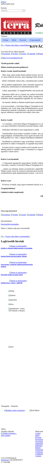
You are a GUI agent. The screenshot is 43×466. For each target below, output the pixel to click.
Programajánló (35, 40)
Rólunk (38, 448)
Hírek (14, 40)
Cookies (38, 456)
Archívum (39, 452)
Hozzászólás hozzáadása (10, 224)
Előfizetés (38, 446)
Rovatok (23, 40)
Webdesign (5, 460)
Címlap (5, 40)
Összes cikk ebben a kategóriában (17, 45)
